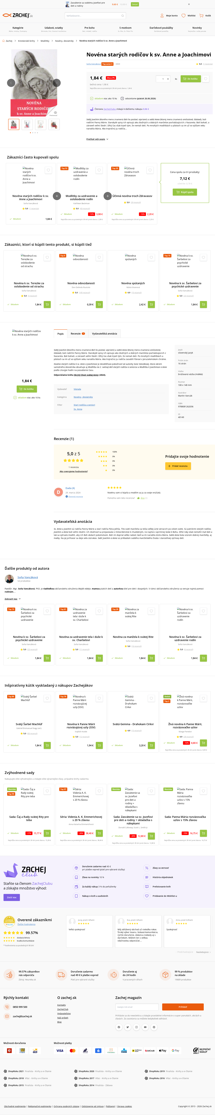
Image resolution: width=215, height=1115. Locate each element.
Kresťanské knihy (26, 40)
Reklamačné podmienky (39, 1106)
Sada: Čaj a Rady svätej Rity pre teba (29, 818)
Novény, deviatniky (64, 40)
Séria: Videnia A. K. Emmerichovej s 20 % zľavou (81, 818)
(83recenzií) (32, 733)
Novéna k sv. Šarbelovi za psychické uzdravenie (185, 285)
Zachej (9, 40)
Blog (59, 1022)
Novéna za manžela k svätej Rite (133, 637)
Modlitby (45, 40)
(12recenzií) (84, 736)
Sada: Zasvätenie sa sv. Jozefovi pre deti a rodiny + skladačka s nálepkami (133, 820)
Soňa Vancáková (93, 64)
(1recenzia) (208, 64)
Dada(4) (70, 488)
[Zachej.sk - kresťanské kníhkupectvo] (17, 15)
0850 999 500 (20, 1007)
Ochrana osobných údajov (66, 1106)
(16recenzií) (136, 646)
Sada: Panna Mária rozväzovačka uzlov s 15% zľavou (185, 818)
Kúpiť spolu (187, 192)
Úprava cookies (124, 1106)
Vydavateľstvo (64, 1013)
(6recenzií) (188, 649)
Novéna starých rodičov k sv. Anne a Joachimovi (30, 197)
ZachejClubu (110, 109)
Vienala (77, 389)
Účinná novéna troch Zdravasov (132, 196)
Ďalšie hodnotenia (26, 924)
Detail (135, 4)
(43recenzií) (85, 208)
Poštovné (110, 1106)
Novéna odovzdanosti (81, 283)
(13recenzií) (136, 730)
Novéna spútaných (133, 283)
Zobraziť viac (11, 598)
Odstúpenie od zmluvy (93, 1106)
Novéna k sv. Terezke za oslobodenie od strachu (29, 285)
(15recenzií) (136, 292)
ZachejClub (62, 1009)
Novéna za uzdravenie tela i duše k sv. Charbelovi (81, 638)
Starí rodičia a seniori (84, 404)
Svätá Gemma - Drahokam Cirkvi (133, 724)
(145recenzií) (84, 292)
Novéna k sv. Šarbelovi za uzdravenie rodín (185, 638)
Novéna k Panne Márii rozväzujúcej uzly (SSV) (81, 725)
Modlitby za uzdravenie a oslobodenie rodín (81, 197)
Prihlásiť (183, 1007)
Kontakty (61, 1005)
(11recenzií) (84, 649)
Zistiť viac (12, 897)
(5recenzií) (32, 295)
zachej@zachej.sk (22, 1016)
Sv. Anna (78, 409)
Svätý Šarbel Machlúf (29, 724)
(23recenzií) (188, 295)
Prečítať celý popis (95, 139)
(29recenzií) (136, 202)
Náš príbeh (62, 1017)
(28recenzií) (188, 736)
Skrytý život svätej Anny (86, 375)
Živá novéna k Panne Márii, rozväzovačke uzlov (185, 725)
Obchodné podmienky (15, 1106)
